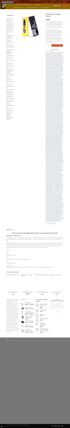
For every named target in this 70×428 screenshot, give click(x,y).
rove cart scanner (59, 176)
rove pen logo (59, 194)
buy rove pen (57, 60)
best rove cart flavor (55, 58)
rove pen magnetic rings (53, 195)
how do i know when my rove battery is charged (56, 89)
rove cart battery (52, 164)
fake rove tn (51, 82)
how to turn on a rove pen (54, 117)
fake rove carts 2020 (49, 78)
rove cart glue (60, 169)
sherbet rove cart (48, 205)
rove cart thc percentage (55, 179)
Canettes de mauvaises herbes (63, 0)
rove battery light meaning (52, 151)
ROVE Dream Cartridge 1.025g (42, 292)
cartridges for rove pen (52, 63)
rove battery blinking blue (57, 136)
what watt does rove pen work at (57, 215)
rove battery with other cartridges (53, 161)
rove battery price (53, 153)
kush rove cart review (56, 123)
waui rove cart (52, 208)
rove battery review (59, 155)
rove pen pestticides (59, 198)
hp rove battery (57, 121)
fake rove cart (56, 72)
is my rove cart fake (55, 122)
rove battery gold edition (59, 146)
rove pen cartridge (56, 187)
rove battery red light (53, 155)
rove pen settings (56, 201)
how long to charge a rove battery (55, 95)
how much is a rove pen (52, 99)
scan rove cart (55, 204)
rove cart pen (61, 173)
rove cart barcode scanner (55, 163)
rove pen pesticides (53, 198)
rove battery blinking (58, 135)
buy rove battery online (51, 60)
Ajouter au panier (57, 45)
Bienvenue (32, 0)
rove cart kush (52, 170)
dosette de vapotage (45, 2)
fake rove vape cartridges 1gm (58, 82)
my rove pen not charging (55, 126)
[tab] (8, 230)
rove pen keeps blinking (53, 194)
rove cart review (48, 176)
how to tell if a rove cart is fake (54, 113)
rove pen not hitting (51, 196)
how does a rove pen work (59, 91)
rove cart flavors (55, 169)
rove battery (54, 133)
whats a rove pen (48, 216)
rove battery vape (49, 158)
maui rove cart (56, 124)
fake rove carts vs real (59, 80)
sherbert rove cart (60, 204)
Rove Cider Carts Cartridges (57, 292)
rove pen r (49, 200)
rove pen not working (58, 196)
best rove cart (49, 58)
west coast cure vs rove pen (58, 208)
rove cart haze (48, 170)
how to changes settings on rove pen (52, 100)
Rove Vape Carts (51, 50)
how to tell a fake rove (50, 112)
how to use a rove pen (60, 118)
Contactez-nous (46, 0)
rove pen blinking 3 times (57, 185)
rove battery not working (52, 152)
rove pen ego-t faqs (50, 191)
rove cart (49, 162)
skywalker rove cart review (51, 206)
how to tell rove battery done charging (54, 116)
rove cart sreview (51, 178)
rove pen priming (57, 199)
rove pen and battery (56, 181)
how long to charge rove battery (57, 96)
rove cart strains (57, 178)
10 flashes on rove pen (59, 52)
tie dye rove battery (52, 207)
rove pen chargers (51, 188)
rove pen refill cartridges (55, 200)
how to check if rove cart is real (51, 104)
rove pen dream (51, 190)
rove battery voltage (55, 158)
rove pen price (48, 199)
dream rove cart (51, 70)
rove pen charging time (55, 189)
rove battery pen (58, 152)
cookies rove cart (48, 66)
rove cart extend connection (55, 168)
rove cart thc (50, 179)
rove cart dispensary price (58, 167)
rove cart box (57, 164)
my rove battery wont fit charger (55, 125)
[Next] (63, 285)
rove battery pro (58, 153)
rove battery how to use (56, 149)
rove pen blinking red (55, 186)
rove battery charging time (56, 143)
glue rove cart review (50, 85)
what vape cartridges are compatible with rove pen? (53, 214)
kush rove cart (51, 123)
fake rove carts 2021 (55, 78)
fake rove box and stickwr (49, 72)
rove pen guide (56, 191)
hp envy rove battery (52, 121)
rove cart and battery (54, 162)
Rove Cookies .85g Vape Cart (13, 292)
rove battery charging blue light (54, 142)
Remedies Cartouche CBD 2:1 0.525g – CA (27, 293)
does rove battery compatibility (58, 68)
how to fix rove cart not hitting (54, 105)
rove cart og (50, 172)
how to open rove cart (50, 109)
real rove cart (55, 131)
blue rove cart (50, 59)
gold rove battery (56, 85)
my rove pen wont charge (53, 127)
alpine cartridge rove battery (58, 54)
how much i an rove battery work (53, 98)
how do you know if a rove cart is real (51, 90)
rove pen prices (52, 199)
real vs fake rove (48, 132)
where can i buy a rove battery (55, 216)
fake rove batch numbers (51, 71)
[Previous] (6, 285)
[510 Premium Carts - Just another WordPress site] (6, 6)
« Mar (57, 311)
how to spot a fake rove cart (58, 109)
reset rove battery (49, 133)
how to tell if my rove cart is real (55, 114)
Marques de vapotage (38, 0)
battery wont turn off (57, 57)
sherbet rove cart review (55, 205)
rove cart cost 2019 (51, 167)
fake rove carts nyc (52, 79)
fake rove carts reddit (58, 79)
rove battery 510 (48, 134)
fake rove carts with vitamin (50, 81)
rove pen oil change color (51, 197)
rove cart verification (52, 180)
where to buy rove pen (58, 217)
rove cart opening (55, 172)
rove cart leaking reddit (58, 170)
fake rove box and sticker (59, 71)
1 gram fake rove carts (52, 52)
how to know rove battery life (55, 106)
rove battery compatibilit (56, 144)
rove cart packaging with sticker (54, 173)
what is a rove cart (60, 213)
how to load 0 (59, 107)
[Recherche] (14, 4)
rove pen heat (61, 191)
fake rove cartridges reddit (54, 77)
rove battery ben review (51, 135)
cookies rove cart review (55, 66)
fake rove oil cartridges (57, 81)
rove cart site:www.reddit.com (54, 177)
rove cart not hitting (54, 171)
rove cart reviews (53, 176)
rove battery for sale (52, 146)
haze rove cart (54, 87)
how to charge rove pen (51, 103)
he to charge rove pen (49, 88)
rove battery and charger (55, 134)
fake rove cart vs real (57, 73)
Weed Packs (52, 2)
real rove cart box (60, 131)
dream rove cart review (57, 70)
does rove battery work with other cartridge (52, 69)
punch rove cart (50, 131)
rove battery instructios (55, 150)
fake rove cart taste (51, 73)
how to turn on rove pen (53, 118)
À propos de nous (58, 2)
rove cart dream (48, 168)
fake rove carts (60, 77)
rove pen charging (57, 188)
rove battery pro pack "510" (55, 154)
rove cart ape (60, 162)
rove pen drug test (57, 190)
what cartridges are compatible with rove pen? (53, 209)
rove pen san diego (51, 201)
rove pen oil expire (58, 197)
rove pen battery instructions (52, 182)
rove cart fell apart (50, 169)
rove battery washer (53, 159)
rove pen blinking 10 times (50, 185)
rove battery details (57, 145)
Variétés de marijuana (53, 0)
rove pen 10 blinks (50, 181)
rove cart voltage (58, 180)
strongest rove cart (58, 206)
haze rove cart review (59, 87)
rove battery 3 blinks (60, 133)
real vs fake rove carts (54, 132)
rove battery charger (51, 141)
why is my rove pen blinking (52, 219)
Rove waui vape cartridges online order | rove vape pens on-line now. (35, 233)
